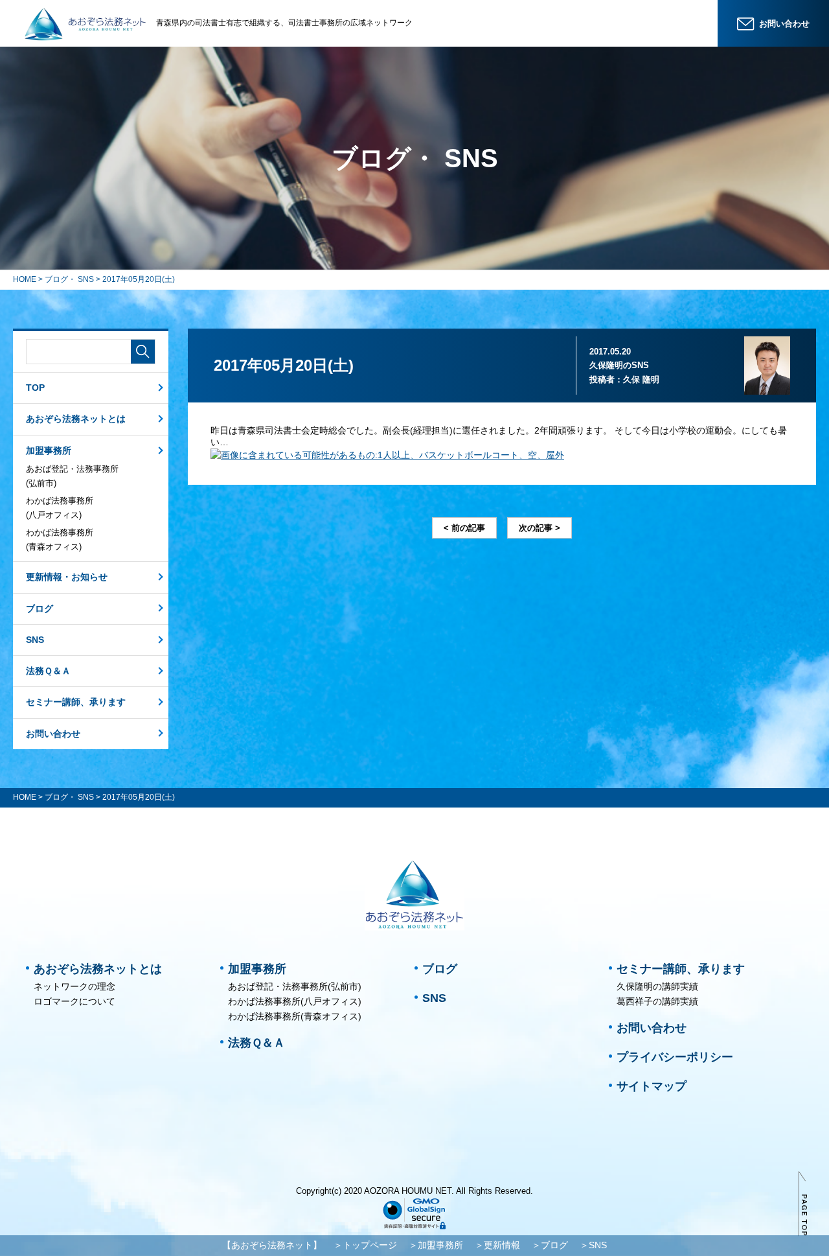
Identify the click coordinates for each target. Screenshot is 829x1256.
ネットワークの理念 (74, 986)
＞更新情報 (497, 1245)
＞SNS (593, 1245)
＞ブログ (550, 1245)
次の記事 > (539, 528)
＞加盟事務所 (436, 1245)
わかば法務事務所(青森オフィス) (59, 540)
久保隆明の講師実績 (657, 986)
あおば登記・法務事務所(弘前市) (72, 476)
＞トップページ (365, 1245)
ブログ (39, 608)
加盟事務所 (48, 450)
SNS (35, 639)
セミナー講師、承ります (76, 702)
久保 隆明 (641, 379)
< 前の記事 (464, 528)
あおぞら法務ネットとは (76, 418)
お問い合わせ (53, 733)
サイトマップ (652, 1086)
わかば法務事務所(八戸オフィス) (59, 508)
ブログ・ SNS (69, 279)
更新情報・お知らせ (67, 577)
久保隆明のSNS (619, 365)
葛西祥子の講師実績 (657, 1001)
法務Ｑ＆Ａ (48, 671)
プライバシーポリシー (675, 1057)
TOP (35, 387)
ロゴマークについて (74, 1001)
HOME (24, 279)
